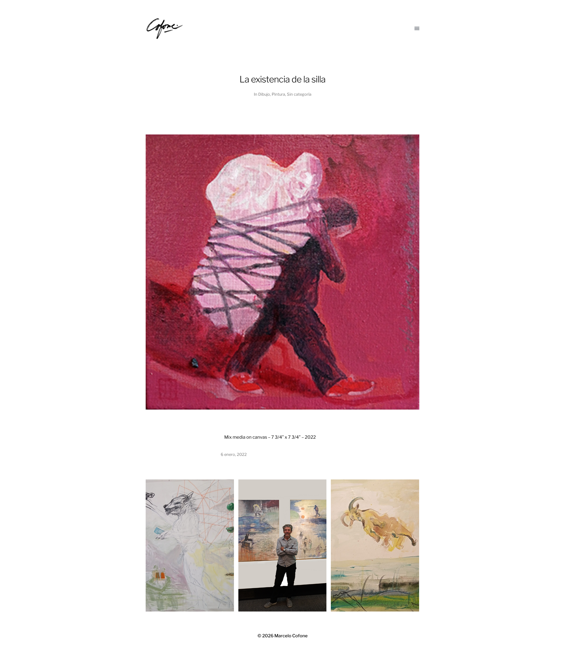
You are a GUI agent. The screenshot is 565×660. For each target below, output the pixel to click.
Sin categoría (299, 94)
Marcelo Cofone (291, 635)
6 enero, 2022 (234, 454)
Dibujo (264, 94)
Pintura (278, 94)
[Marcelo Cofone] (274, 29)
